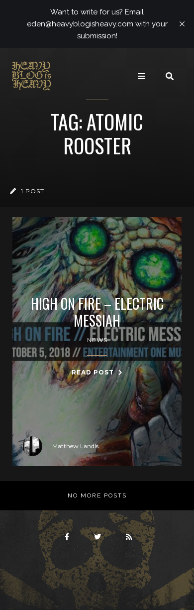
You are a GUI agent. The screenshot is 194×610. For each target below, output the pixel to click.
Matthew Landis (75, 446)
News (97, 340)
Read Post (94, 372)
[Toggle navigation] (141, 76)
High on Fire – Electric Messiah (97, 312)
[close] (182, 24)
